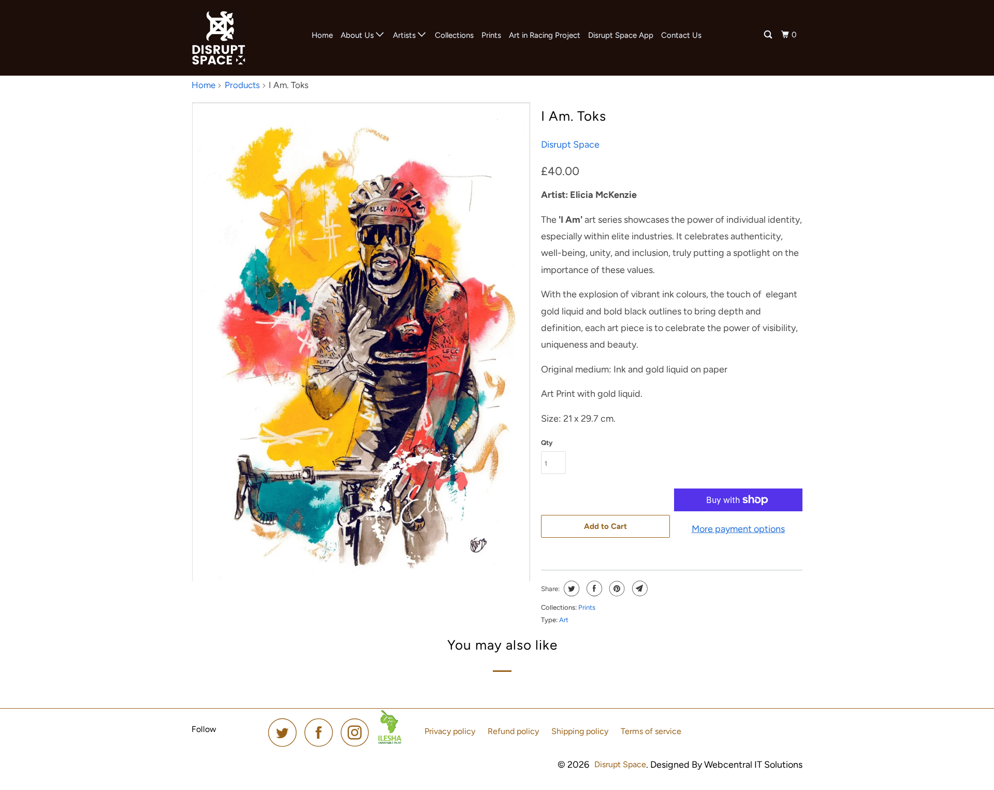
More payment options (738, 529)
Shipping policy (579, 731)
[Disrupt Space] (245, 37)
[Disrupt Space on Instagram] (358, 732)
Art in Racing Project (544, 35)
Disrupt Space (570, 144)
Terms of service (651, 731)
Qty (546, 443)
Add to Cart (605, 526)
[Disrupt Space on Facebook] (321, 732)
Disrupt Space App (620, 35)
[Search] (769, 35)
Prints (491, 35)
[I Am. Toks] (361, 342)
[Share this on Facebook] (593, 588)
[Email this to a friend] (639, 588)
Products (242, 85)
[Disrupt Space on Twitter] (285, 732)
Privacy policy (450, 731)
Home (322, 35)
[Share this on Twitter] (570, 588)
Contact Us (681, 35)
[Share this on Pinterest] (616, 588)
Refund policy (513, 731)
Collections (454, 35)
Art (563, 620)
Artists (405, 35)
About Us (358, 35)
